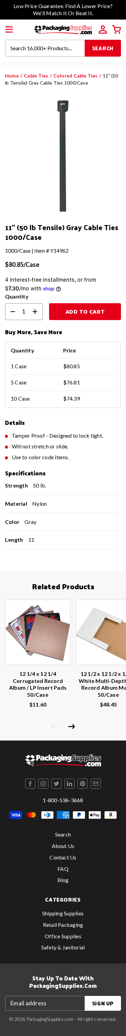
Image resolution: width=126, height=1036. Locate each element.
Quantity (17, 296)
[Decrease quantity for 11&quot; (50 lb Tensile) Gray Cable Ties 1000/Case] (10, 311)
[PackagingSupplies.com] (63, 29)
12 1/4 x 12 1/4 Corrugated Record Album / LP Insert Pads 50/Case (38, 684)
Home (12, 76)
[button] (9, 30)
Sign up (103, 1003)
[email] (96, 784)
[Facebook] (30, 784)
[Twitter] (56, 784)
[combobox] (45, 48)
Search (103, 48)
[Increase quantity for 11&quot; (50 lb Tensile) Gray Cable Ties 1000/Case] (38, 311)
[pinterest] (83, 784)
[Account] (103, 30)
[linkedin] (70, 784)
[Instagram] (43, 784)
